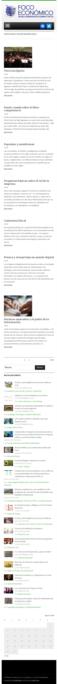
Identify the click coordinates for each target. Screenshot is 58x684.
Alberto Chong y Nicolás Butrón (20, 570)
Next (52, 360)
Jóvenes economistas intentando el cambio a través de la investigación (34, 407)
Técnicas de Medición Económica (28, 528)
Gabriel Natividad (25, 557)
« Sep (6, 655)
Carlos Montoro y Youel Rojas (30, 401)
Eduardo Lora (23, 534)
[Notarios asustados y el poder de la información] (18, 305)
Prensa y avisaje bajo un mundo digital (29, 257)
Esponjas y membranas (19, 144)
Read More (8, 96)
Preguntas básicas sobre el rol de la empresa (26, 182)
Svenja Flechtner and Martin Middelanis (23, 443)
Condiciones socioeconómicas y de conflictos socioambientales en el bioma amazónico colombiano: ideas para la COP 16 (34, 473)
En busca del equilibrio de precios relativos (33, 518)
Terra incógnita (14, 70)
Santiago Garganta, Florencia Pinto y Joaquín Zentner (29, 500)
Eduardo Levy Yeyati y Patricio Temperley (24, 391)
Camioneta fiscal (15, 220)
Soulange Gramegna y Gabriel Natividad (24, 414)
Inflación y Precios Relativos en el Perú (31, 395)
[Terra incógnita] (18, 57)
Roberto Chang (13, 513)
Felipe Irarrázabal (26, 34)
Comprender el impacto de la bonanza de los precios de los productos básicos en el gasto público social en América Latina (34, 435)
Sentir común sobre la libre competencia (21, 109)
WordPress (17, 681)
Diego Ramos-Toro (15, 427)
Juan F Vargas (24, 466)
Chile (6, 74)
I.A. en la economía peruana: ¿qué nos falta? (33, 551)
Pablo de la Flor (24, 594)
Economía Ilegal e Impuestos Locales (30, 460)
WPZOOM (35, 681)
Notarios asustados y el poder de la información (26, 321)
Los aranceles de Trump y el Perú (29, 588)
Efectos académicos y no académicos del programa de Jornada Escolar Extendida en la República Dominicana (34, 492)
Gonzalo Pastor (13, 456)
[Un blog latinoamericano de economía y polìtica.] (29, 11)
